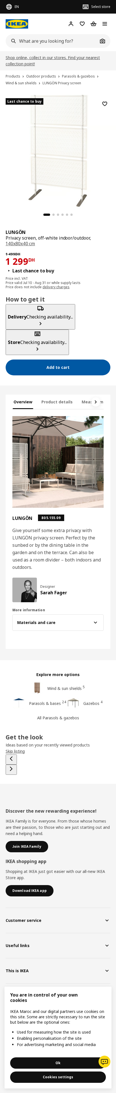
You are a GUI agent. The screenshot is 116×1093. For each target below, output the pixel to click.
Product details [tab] (57, 402)
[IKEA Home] (17, 24)
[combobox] (52, 41)
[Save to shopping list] (104, 103)
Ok (58, 1062)
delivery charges (56, 287)
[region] (58, 150)
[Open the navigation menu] (104, 23)
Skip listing (15, 751)
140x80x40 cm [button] (20, 243)
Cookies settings (58, 1077)
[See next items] (95, 401)
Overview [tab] (23, 402)
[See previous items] (11, 759)
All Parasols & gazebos (58, 717)
